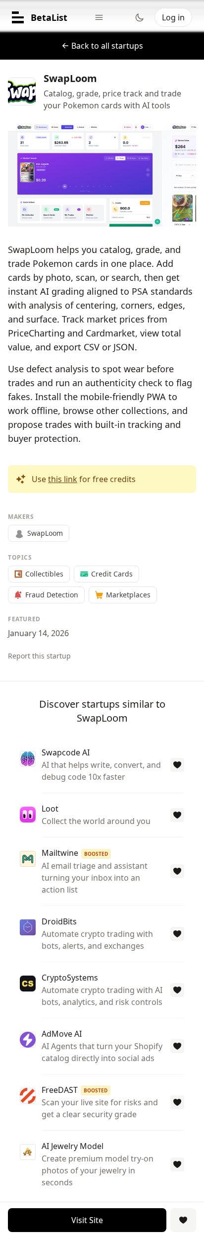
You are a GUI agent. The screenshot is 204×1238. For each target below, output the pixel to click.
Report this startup (39, 655)
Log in (173, 17)
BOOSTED (96, 853)
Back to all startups (107, 45)
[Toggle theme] (140, 17)
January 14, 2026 (38, 633)
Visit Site (87, 1220)
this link (62, 479)
